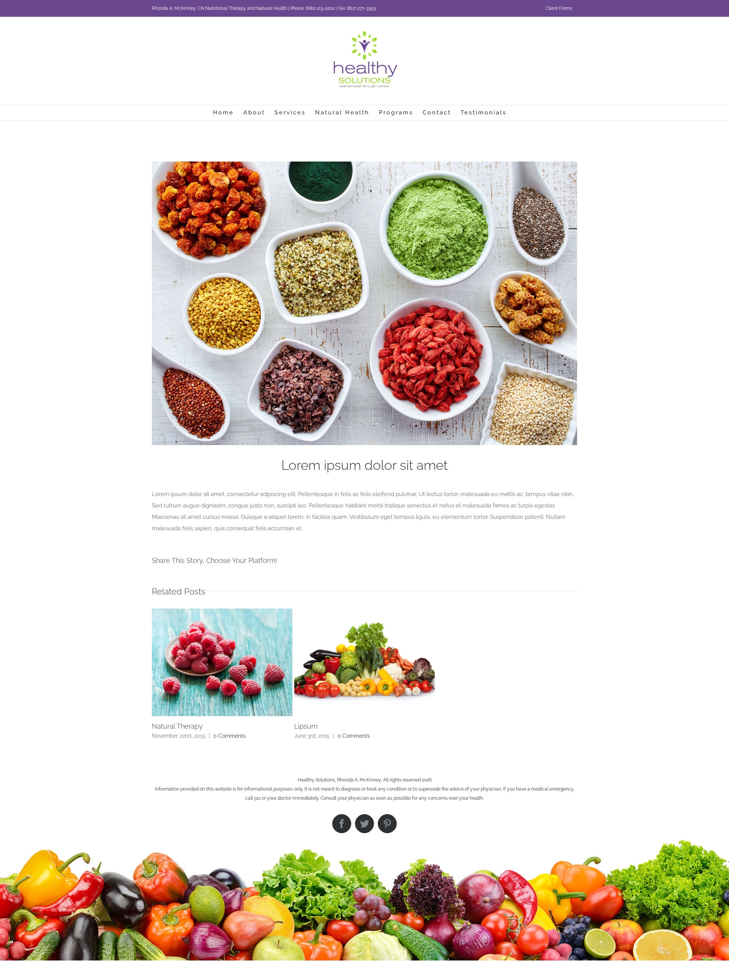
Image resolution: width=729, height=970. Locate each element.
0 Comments (229, 736)
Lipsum (305, 726)
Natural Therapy (177, 726)
